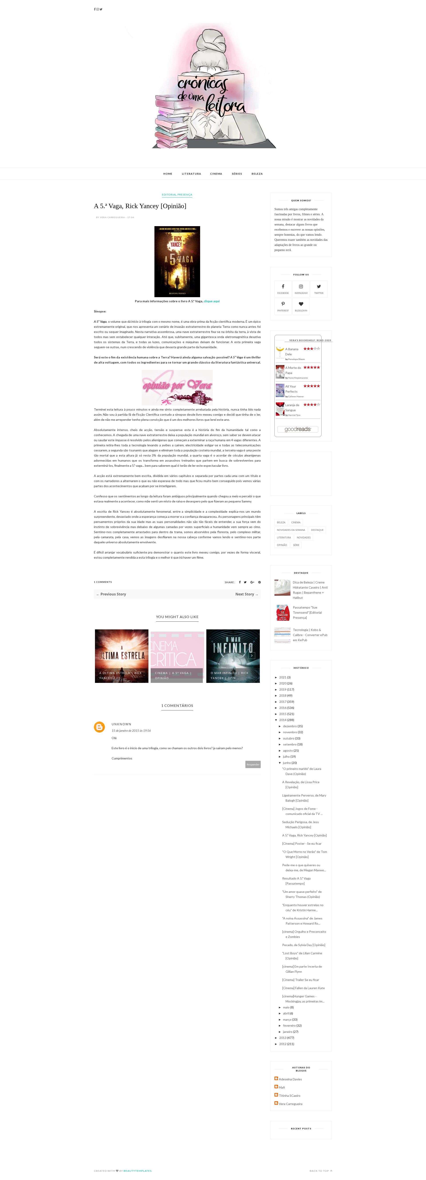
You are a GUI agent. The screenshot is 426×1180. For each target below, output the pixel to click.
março (287, 1019)
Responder (253, 764)
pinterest (283, 310)
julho (286, 756)
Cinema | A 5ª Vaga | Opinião (173, 675)
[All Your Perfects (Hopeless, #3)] (280, 396)
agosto (288, 750)
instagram (301, 293)
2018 (283, 695)
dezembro (290, 726)
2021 (283, 677)
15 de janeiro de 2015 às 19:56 (131, 730)
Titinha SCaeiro (289, 1095)
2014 (283, 720)
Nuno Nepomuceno (298, 377)
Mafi (282, 1087)
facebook (283, 293)
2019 (283, 689)
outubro (289, 738)
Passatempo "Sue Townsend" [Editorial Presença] (307, 612)
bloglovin (301, 310)
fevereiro (289, 1025)
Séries (237, 173)
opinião (282, 545)
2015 (283, 714)
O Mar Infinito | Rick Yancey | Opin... (229, 675)
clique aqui (212, 301)
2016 (283, 708)
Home (167, 173)
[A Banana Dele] (280, 358)
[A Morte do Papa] (280, 377)
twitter (318, 293)
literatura (284, 537)
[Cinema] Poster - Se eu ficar (301, 843)
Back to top (319, 1170)
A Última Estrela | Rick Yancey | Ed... (120, 675)
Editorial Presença (177, 194)
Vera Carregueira (290, 1104)
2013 (283, 1038)
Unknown (122, 724)
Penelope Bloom (296, 359)
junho (287, 763)
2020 (283, 683)
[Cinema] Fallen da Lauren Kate (303, 988)
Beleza (257, 173)
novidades (304, 537)
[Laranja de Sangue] (280, 414)
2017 (283, 702)
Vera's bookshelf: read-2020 (310, 340)
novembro (290, 732)
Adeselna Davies (290, 1079)
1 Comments (103, 582)
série (296, 545)
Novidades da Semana (291, 530)
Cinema (216, 173)
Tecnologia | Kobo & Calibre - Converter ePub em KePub (310, 635)
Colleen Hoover (296, 396)
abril (286, 1013)
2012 (283, 1044)
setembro (290, 744)
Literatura (191, 173)
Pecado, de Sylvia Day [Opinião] (303, 945)
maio (286, 1007)
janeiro (288, 1032)
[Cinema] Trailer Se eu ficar (300, 980)
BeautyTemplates (138, 1170)
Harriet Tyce (294, 415)
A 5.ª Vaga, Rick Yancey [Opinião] (304, 835)
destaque (317, 530)
